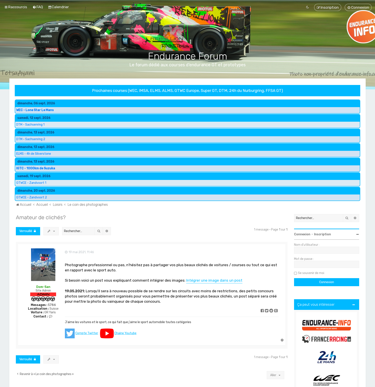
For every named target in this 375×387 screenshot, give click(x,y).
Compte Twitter (86, 333)
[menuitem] (37, 7)
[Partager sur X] (267, 311)
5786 (52, 305)
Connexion (302, 234)
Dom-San (43, 287)
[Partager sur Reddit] (271, 311)
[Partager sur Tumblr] (276, 311)
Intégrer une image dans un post (214, 280)
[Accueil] (187, 33)
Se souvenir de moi (311, 273)
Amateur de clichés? (41, 217)
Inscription (322, 234)
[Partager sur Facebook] (262, 311)
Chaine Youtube (125, 333)
